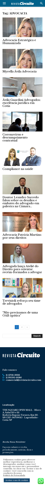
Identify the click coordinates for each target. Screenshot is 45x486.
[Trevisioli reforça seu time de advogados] (22, 288)
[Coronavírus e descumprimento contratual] (22, 121)
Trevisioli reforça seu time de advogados (21, 302)
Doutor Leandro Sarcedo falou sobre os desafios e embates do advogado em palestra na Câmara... (20, 202)
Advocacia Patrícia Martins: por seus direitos (22, 236)
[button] (4, 3)
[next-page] (27, 327)
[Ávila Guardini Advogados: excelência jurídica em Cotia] (22, 87)
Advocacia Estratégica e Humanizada (19, 41)
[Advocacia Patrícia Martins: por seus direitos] (22, 222)
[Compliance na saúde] (22, 156)
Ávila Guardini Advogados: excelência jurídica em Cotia (21, 103)
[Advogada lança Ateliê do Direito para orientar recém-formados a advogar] (22, 253)
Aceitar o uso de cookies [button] (17, 480)
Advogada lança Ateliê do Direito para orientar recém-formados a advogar (22, 269)
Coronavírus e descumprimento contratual (15, 137)
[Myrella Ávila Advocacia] (22, 59)
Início (4, 9)
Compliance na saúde (17, 169)
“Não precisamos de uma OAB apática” (20, 314)
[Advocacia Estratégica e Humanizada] (22, 27)
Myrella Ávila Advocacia (19, 71)
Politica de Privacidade (14, 475)
